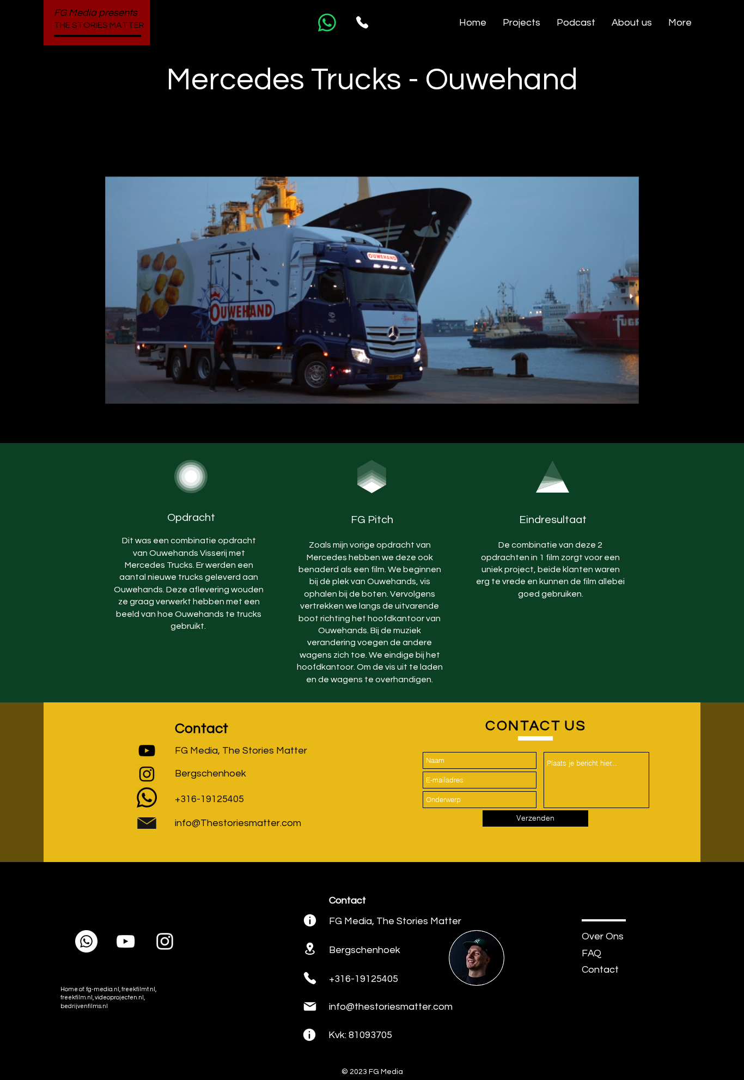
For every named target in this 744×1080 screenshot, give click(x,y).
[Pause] (119, 425)
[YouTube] (147, 751)
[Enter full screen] (624, 425)
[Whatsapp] (147, 797)
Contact (600, 969)
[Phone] (362, 22)
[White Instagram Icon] (165, 941)
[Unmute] (138, 425)
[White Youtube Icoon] (125, 941)
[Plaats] (309, 920)
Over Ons (603, 936)
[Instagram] (147, 774)
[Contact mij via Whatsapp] (327, 22)
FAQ (591, 953)
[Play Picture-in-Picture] (606, 425)
